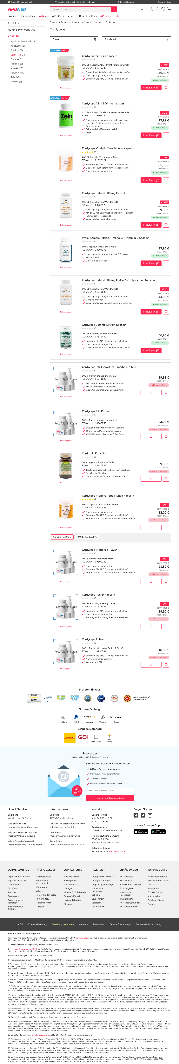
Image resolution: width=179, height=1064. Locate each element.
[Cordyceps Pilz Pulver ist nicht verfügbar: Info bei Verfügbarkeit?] (151, 436)
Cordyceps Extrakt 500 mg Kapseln (104, 193)
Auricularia (15, 45)
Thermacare (41, 887)
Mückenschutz (155, 896)
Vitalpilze (14, 36)
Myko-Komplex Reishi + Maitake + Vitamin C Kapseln (115, 238)
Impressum (83, 924)
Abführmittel (42, 898)
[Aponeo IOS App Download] (141, 831)
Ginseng (68, 904)
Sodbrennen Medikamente (42, 882)
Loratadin (96, 902)
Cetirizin (96, 894)
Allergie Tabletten (101, 880)
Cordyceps (15, 54)
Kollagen (68, 888)
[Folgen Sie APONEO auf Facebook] (136, 815)
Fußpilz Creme (155, 892)
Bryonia (151, 904)
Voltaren (40, 891)
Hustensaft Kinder (129, 906)
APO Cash (58, 16)
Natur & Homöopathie (21, 30)
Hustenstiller (126, 876)
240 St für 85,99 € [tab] (87, 537)
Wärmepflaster (43, 876)
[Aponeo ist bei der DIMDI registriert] (61, 698)
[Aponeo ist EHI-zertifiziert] (48, 698)
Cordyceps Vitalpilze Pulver (99, 550)
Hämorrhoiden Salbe (46, 894)
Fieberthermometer (157, 876)
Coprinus (14, 50)
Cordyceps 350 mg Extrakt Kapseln (104, 325)
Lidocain (40, 906)
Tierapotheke (28, 16)
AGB (20, 924)
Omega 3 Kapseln (72, 896)
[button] (44, 16)
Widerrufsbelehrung (37, 924)
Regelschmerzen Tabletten (16, 901)
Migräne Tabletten (17, 880)
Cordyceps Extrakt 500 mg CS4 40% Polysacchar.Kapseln (118, 280)
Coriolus (14, 59)
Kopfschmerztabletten (19, 876)
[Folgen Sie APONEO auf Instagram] (150, 815)
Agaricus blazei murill (21, 41)
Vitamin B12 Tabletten (75, 892)
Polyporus (15, 72)
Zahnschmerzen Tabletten (15, 908)
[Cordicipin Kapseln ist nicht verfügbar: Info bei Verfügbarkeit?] (151, 479)
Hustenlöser (126, 880)
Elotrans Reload (72, 876)
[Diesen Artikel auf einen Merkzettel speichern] (166, 87)
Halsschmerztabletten (131, 884)
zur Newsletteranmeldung (110, 798)
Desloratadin (98, 906)
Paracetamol (14, 896)
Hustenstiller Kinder (130, 902)
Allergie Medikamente (103, 876)
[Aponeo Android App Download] (158, 831)
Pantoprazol (154, 888)
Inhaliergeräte (126, 898)
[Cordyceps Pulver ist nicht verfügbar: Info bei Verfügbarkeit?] (151, 665)
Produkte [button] (13, 16)
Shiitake (14, 81)
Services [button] (71, 16)
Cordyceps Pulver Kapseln (98, 594)
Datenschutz (99, 924)
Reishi (13, 77)
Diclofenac (13, 888)
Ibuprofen (12, 892)
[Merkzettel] (163, 9)
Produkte (13, 23)
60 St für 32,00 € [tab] (62, 537)
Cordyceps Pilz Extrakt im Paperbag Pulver (109, 367)
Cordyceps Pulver (93, 639)
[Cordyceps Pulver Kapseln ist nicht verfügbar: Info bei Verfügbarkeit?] (151, 626)
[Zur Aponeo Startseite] (17, 9)
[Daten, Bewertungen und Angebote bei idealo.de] (101, 698)
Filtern (56, 39)
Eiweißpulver (70, 880)
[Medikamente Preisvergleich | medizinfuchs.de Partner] (114, 698)
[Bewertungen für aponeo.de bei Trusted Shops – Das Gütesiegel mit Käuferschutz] (34, 698)
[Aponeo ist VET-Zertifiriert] (74, 698)
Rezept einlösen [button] (88, 16)
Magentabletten (43, 902)
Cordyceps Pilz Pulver (95, 411)
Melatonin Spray (72, 884)
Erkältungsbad (127, 888)
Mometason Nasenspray (97, 890)
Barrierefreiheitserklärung (148, 924)
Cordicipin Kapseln (93, 453)
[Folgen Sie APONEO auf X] (143, 815)
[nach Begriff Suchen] (114, 9)
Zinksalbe (152, 884)
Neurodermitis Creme (158, 880)
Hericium (14, 63)
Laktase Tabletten (72, 900)
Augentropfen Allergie (103, 884)
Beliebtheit (110, 39)
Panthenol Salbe (156, 900)
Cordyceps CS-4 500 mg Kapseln (103, 103)
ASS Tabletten (15, 884)
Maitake (14, 68)
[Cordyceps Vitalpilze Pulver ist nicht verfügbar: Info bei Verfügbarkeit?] (151, 581)
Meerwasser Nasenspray (126, 893)
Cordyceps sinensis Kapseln (99, 56)
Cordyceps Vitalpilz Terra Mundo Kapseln (108, 148)
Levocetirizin (98, 898)
